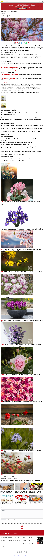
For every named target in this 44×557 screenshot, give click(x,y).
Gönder (4, 518)
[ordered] (14, 519)
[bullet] (16, 519)
